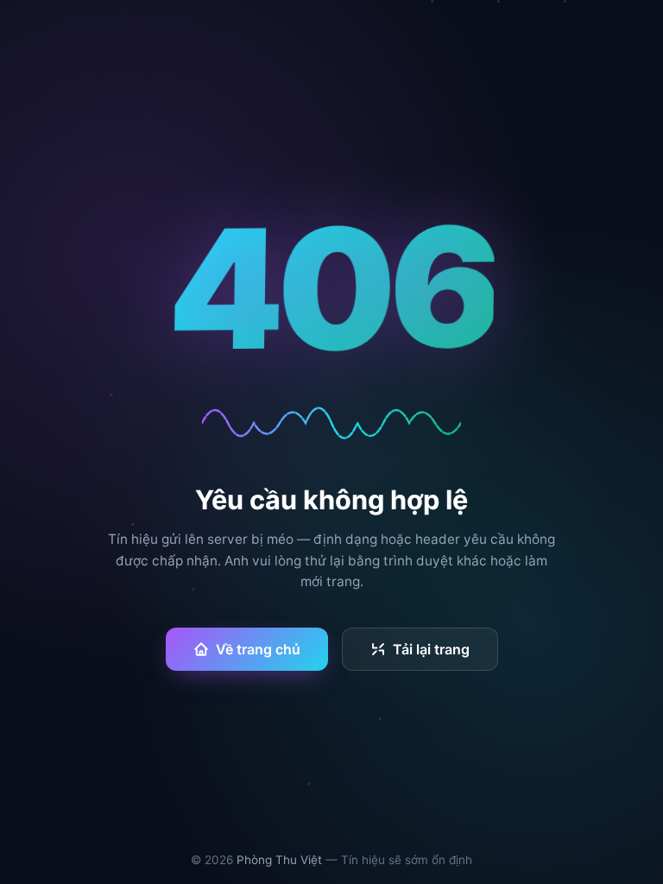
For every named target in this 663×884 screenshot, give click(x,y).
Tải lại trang (431, 649)
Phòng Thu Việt (279, 860)
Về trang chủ (258, 649)
